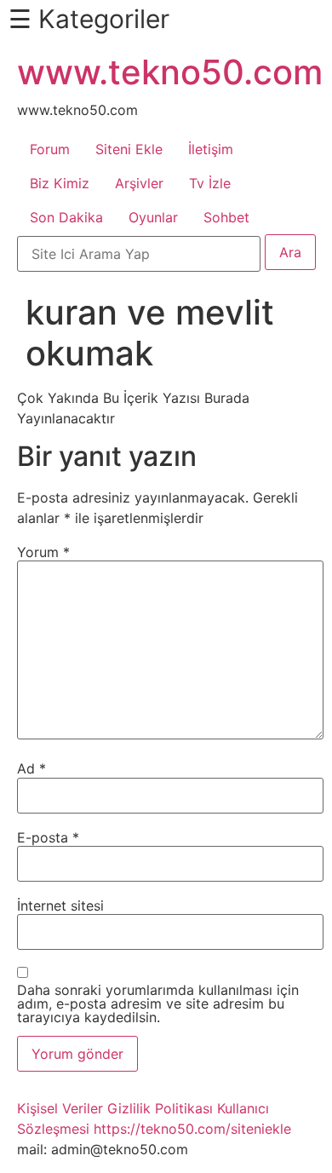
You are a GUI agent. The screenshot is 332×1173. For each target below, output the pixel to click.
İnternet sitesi (60, 905)
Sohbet (226, 217)
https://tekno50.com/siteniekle (192, 1128)
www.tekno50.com (170, 72)
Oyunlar (153, 217)
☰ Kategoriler (89, 18)
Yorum (43, 552)
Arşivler (139, 183)
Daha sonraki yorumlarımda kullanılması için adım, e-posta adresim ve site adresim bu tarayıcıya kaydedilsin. (158, 1003)
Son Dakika (66, 217)
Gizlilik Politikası (160, 1108)
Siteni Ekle (129, 149)
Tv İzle (210, 183)
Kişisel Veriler (60, 1108)
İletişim (210, 149)
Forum (50, 149)
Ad (31, 768)
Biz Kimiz (59, 183)
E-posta (48, 837)
